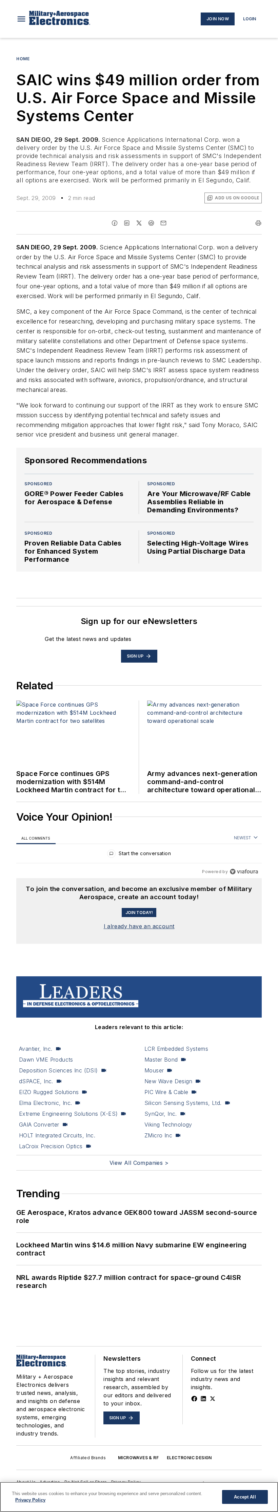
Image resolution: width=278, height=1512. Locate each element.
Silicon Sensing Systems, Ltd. (183, 1102)
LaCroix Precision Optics (51, 1146)
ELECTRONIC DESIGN (189, 1457)
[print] (258, 223)
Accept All (245, 1496)
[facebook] (114, 223)
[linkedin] (126, 223)
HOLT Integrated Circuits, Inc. (57, 1135)
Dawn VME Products (46, 1059)
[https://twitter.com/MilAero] (212, 1398)
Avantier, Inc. (36, 1048)
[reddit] (151, 223)
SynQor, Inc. (160, 1113)
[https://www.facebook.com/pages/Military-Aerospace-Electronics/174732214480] (194, 1398)
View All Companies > (139, 1162)
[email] (163, 223)
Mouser (154, 1070)
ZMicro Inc (158, 1135)
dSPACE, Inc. (36, 1081)
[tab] (36, 838)
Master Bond (161, 1059)
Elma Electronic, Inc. (45, 1102)
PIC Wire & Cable (166, 1092)
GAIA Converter (39, 1124)
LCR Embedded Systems (176, 1048)
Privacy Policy (30, 1500)
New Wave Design (168, 1081)
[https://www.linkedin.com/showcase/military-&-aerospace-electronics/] (203, 1398)
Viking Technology (168, 1124)
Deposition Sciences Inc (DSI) (58, 1070)
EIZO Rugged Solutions (49, 1092)
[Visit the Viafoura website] (244, 871)
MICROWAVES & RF (138, 1457)
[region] (139, 855)
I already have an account (139, 926)
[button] (21, 19)
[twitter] (139, 223)
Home (22, 58)
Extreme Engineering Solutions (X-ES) (68, 1113)
